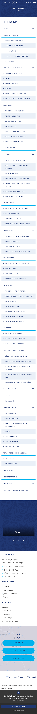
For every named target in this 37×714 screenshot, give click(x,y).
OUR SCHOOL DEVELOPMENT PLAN (16, 56)
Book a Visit (18, 658)
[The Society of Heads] (11, 677)
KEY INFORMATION (9, 407)
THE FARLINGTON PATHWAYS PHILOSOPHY (19, 296)
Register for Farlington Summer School (18, 382)
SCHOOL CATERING (11, 436)
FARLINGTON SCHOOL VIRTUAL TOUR (15, 490)
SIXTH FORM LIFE (11, 301)
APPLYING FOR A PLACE (13, 121)
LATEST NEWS (7, 395)
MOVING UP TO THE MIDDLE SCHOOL (17, 224)
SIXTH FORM (7, 285)
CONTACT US (7, 484)
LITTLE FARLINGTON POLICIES (15, 191)
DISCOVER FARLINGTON (11, 35)
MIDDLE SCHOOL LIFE (12, 241)
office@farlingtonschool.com (15, 573)
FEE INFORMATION (9, 148)
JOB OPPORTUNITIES (10, 477)
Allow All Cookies (18, 706)
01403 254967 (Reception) (13, 570)
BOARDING (7, 328)
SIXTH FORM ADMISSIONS (14, 316)
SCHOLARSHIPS (10, 126)
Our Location (8, 590)
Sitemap (4, 607)
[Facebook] (2, 2)
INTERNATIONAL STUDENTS (14, 344)
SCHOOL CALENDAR (11, 464)
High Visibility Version (9, 621)
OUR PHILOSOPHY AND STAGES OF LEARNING (16, 166)
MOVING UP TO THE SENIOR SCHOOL (17, 251)
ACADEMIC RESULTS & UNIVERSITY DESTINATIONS (16, 424)
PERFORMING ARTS (11, 83)
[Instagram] (5, 2)
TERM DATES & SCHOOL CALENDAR (15, 453)
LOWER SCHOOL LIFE (12, 214)
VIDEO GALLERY (8, 470)
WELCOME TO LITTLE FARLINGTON (16, 160)
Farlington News (10, 401)
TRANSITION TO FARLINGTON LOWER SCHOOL (17, 184)
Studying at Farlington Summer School (18, 361)
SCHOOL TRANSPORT (12, 441)
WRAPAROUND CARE (12, 446)
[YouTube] (9, 2)
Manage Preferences (18, 710)
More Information (18, 700)
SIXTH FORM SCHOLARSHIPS (14, 321)
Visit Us (29, 2)
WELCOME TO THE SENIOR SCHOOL (17, 263)
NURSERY (6, 154)
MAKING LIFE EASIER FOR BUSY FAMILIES (19, 99)
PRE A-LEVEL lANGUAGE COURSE (16, 311)
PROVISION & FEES (11, 173)
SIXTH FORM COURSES (12, 306)
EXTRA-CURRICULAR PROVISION (15, 94)
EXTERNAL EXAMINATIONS (14, 141)
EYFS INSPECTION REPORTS (14, 196)
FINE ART (8, 88)
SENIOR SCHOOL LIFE (12, 269)
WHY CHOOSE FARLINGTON (12, 68)
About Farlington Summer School (16, 356)
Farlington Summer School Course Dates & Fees (19, 375)
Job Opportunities (10, 594)
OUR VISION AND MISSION (14, 46)
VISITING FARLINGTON (12, 116)
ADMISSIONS (7, 105)
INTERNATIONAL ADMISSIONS (15, 131)
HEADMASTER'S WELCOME (14, 41)
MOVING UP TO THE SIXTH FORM (16, 279)
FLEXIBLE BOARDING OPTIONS (15, 339)
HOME (5, 28)
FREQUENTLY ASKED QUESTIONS (16, 136)
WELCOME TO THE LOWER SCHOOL (17, 209)
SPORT (7, 78)
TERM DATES (9, 459)
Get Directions (9, 576)
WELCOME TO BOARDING (13, 334)
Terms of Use (6, 611)
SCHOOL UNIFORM (11, 413)
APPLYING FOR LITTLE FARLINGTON (17, 178)
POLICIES (8, 431)
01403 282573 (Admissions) (14, 567)
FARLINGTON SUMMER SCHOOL (13, 350)
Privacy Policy (6, 614)
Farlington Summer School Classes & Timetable (17, 367)
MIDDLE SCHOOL (9, 230)
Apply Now (18, 643)
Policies (6, 587)
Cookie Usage (6, 618)
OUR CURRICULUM (9, 388)
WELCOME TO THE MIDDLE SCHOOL (17, 236)
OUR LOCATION (10, 51)
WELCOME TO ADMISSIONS (14, 111)
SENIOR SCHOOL (9, 258)
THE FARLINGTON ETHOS (13, 73)
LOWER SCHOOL (8, 203)
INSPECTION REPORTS (12, 418)
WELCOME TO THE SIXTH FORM (15, 291)
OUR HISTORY (10, 61)
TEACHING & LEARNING (13, 219)
